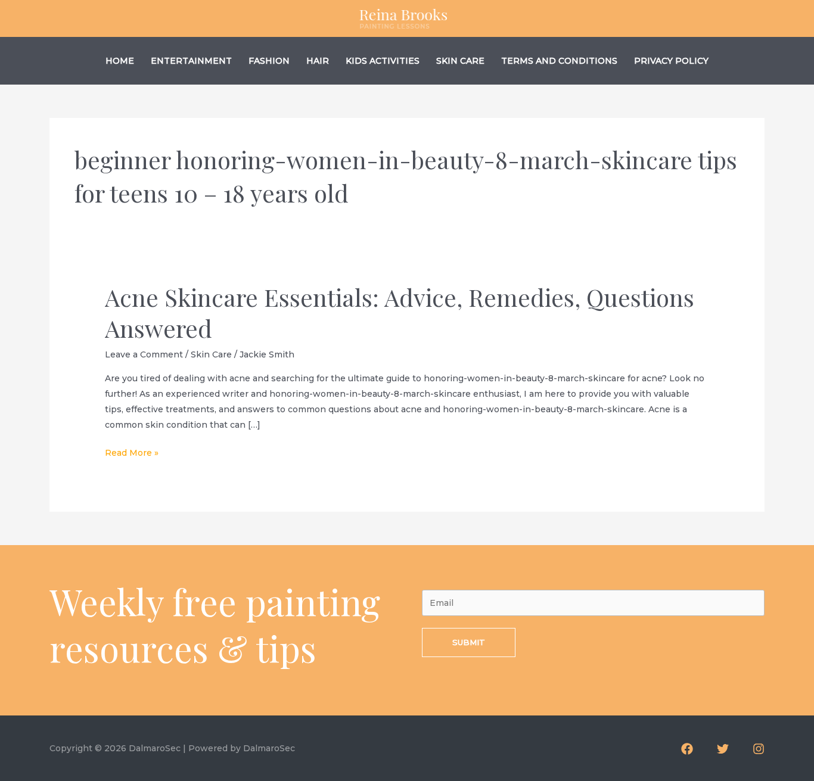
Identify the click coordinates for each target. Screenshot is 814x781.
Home (119, 60)
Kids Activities (383, 60)
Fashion (269, 60)
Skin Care (460, 60)
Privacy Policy (671, 60)
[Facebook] (687, 749)
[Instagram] (759, 749)
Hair (317, 60)
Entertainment (191, 60)
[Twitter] (723, 749)
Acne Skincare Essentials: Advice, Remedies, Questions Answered (399, 312)
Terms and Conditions (559, 60)
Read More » (132, 453)
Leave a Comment (144, 354)
